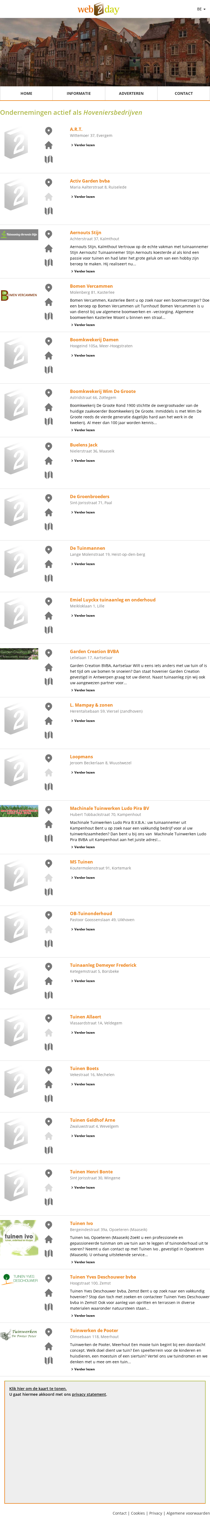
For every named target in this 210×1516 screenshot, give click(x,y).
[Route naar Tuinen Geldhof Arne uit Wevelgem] (45, 1150)
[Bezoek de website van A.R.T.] (45, 145)
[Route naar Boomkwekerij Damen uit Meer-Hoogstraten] (45, 370)
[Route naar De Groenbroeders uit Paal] (45, 526)
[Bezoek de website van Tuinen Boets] (45, 1084)
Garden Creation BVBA (94, 651)
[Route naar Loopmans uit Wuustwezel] (45, 787)
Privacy (155, 1513)
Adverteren (131, 93)
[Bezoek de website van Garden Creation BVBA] (45, 667)
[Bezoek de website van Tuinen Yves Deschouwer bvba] (45, 1293)
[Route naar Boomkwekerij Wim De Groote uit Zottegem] (45, 421)
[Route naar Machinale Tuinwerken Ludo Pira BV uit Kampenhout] (45, 838)
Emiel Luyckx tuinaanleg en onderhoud (113, 600)
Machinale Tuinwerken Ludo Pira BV (109, 808)
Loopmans (81, 757)
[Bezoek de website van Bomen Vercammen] (45, 302)
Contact (184, 93)
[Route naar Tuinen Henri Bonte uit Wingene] (45, 1202)
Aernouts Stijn (85, 233)
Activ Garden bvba (90, 181)
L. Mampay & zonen (91, 705)
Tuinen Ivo (81, 1223)
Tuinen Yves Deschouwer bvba (103, 1277)
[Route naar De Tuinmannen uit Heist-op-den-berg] (45, 578)
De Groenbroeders (89, 496)
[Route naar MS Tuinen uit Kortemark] (45, 892)
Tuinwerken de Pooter (94, 1330)
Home (26, 93)
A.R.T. (76, 129)
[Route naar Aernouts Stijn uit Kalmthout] (45, 263)
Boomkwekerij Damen (94, 340)
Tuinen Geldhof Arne (92, 1120)
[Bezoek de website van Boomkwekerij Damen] (45, 355)
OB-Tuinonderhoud (91, 913)
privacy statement (89, 1394)
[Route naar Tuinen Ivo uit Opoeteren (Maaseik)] (45, 1253)
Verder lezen (84, 145)
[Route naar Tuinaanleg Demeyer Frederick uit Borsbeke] (45, 995)
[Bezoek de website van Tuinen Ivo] (45, 1239)
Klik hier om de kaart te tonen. (38, 1388)
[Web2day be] (98, 9)
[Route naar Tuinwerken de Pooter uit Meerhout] (45, 1360)
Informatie (79, 93)
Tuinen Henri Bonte (91, 1172)
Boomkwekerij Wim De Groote (103, 391)
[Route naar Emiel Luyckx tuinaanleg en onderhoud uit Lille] (45, 630)
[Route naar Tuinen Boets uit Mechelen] (45, 1098)
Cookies (138, 1513)
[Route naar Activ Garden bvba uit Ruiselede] (45, 211)
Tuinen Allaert (85, 1017)
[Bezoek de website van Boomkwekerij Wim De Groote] (45, 407)
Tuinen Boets (84, 1068)
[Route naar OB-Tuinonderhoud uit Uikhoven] (45, 943)
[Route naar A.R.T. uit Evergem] (45, 159)
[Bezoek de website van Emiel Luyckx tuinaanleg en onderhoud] (45, 616)
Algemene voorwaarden (188, 1513)
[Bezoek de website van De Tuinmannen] (45, 564)
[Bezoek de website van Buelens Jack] (45, 461)
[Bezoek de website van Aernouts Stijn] (45, 248)
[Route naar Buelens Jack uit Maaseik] (45, 475)
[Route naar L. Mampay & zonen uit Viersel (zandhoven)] (45, 735)
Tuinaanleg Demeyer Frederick (103, 965)
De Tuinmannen (87, 548)
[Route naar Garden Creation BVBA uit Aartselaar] (45, 681)
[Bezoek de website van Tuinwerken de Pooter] (45, 1346)
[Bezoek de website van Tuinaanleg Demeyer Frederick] (45, 981)
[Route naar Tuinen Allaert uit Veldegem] (45, 1047)
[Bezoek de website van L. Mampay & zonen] (45, 721)
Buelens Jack (84, 445)
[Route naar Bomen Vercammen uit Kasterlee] (45, 316)
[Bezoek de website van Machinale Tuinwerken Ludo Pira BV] (45, 824)
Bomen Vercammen (91, 286)
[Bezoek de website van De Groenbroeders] (45, 512)
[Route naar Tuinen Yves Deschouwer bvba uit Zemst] (45, 1307)
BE (200, 8)
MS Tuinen (81, 862)
